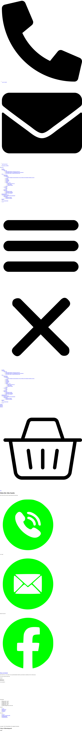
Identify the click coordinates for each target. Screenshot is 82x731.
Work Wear (5, 190)
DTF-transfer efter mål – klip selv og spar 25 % (13, 171)
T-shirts (7, 181)
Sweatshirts (7, 180)
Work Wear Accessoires (9, 192)
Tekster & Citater (10, 185)
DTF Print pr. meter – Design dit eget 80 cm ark (13, 173)
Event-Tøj (5, 189)
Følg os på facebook (4, 672)
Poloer (7, 186)
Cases (3, 201)
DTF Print (3, 169)
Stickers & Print (4, 394)
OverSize (7, 179)
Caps (6, 187)
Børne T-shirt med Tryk (11, 183)
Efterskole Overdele (9, 197)
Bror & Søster (10, 184)
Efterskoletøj (6, 196)
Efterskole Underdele (9, 198)
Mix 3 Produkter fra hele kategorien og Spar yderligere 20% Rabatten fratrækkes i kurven (21, 177)
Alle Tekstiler (6, 175)
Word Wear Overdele (9, 191)
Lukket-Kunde (6, 200)
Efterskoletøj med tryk (5, 194)
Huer (6, 188)
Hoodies (7, 178)
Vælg (1, 730)
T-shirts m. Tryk (8, 182)
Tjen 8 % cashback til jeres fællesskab (9, 195)
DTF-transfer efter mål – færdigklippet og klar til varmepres (14, 172)
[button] (41, 286)
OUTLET (7, 176)
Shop (2, 174)
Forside (3, 369)
